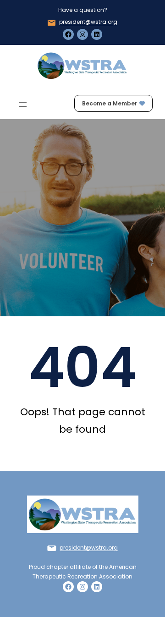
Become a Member (109, 103)
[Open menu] (23, 104)
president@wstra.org (88, 22)
